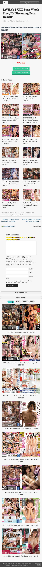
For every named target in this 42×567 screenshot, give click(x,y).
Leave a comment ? (9, 226)
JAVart (27, 565)
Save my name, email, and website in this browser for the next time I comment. (19, 281)
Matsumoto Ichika (6, 215)
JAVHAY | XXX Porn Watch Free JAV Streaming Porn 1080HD (21, 13)
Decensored (13, 212)
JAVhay (20, 565)
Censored (6, 212)
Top (39, 564)
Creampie (31, 212)
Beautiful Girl (24, 212)
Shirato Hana (16, 215)
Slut (21, 215)
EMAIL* (31, 272)
